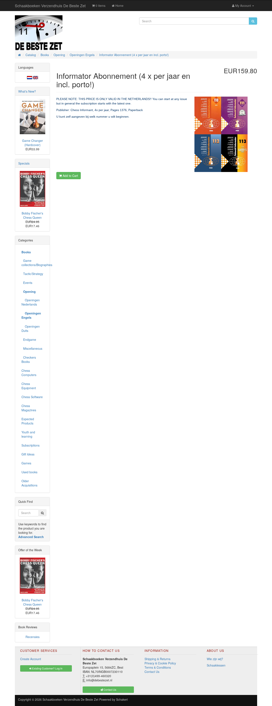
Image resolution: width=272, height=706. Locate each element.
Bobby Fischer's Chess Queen (32, 215)
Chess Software (32, 397)
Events (26, 282)
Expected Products (27, 421)
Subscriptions (30, 445)
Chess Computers (28, 372)
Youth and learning (28, 434)
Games (26, 463)
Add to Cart (70, 175)
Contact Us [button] (109, 689)
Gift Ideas (27, 454)
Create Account (30, 659)
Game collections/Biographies (34, 262)
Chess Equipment (28, 386)
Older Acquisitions (29, 483)
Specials (24, 163)
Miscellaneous (31, 348)
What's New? (27, 91)
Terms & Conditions (157, 667)
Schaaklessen (216, 665)
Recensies (33, 637)
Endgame (28, 339)
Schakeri (122, 699)
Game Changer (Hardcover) (32, 142)
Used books (29, 472)
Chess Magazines (28, 408)
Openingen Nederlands (30, 302)
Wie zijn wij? (215, 659)
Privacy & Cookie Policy (160, 663)
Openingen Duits (30, 328)
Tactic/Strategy (32, 274)
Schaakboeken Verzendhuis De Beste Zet (50, 5)
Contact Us (151, 671)
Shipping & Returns (157, 659)
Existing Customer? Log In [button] (46, 668)
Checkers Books (28, 359)
